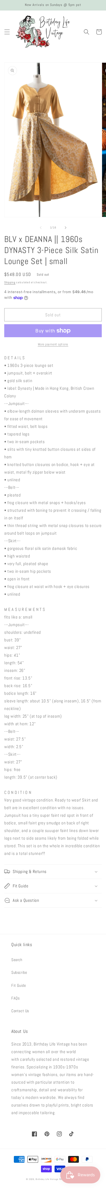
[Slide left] (40, 227)
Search (16, 959)
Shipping (10, 282)
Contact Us (20, 1010)
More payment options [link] (53, 344)
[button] (7, 32)
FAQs (15, 998)
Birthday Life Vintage (47, 1179)
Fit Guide (18, 985)
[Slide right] (65, 227)
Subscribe (19, 972)
